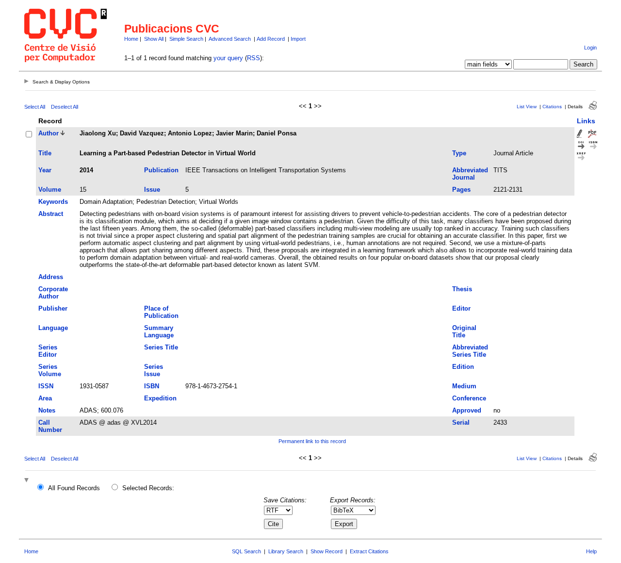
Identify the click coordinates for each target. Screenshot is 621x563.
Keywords (53, 201)
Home (131, 39)
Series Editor (47, 351)
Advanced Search (230, 39)
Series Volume (49, 370)
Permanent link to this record (312, 441)
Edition (463, 366)
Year (44, 170)
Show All (153, 39)
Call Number (50, 426)
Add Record (271, 39)
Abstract (50, 213)
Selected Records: (148, 488)
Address (50, 277)
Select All (34, 107)
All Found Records (74, 488)
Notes (46, 410)
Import (298, 39)
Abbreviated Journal (470, 173)
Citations (552, 106)
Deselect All (64, 107)
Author (48, 133)
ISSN (45, 386)
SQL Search (246, 551)
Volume (49, 189)
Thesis (462, 289)
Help (591, 551)
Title (44, 153)
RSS (253, 58)
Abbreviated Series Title (470, 351)
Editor (461, 308)
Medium (464, 386)
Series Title (161, 347)
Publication (161, 170)
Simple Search (186, 39)
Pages (461, 189)
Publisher (52, 308)
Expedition (160, 398)
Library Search (285, 551)
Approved (466, 410)
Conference (469, 398)
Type (459, 153)
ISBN (151, 386)
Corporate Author (53, 292)
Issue (152, 189)
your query (228, 58)
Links (586, 121)
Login (590, 47)
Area (45, 398)
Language (53, 327)
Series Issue (153, 370)
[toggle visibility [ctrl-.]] (27, 480)
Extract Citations (369, 551)
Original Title (464, 331)
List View (527, 106)
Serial (461, 422)
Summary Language (159, 331)
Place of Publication (161, 312)
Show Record (326, 551)
